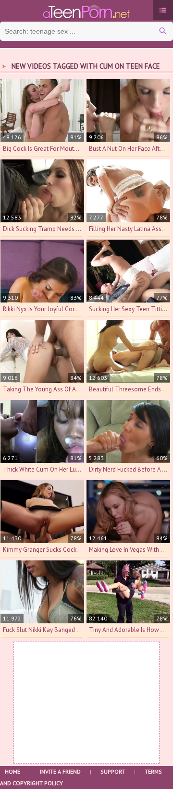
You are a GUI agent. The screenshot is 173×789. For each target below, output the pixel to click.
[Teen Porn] (86, 11)
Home (12, 771)
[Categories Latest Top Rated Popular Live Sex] (163, 10)
